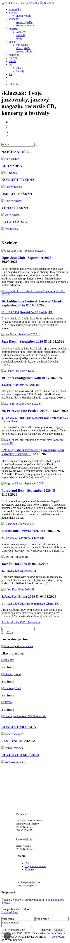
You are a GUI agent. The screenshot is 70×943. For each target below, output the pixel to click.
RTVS (19, 67)
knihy (19, 38)
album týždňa (23, 15)
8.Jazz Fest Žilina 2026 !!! (20, 596)
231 (8, 632)
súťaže (12, 61)
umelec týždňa (24, 51)
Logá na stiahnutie (35, 866)
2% (10, 74)
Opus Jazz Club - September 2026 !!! (28, 258)
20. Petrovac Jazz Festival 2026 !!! (26, 411)
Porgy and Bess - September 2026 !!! (28, 490)
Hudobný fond (9, 912)
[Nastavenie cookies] (7, 935)
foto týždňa (22, 44)
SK (10, 84)
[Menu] (2, 4)
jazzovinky (15, 9)
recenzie (13, 28)
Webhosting (58, 936)
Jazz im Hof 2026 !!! (16, 564)
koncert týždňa (24, 22)
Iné (10, 64)
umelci (12, 41)
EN (16, 84)
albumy (13, 12)
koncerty (13, 18)
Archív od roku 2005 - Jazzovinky (20, 622)
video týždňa (23, 48)
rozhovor (14, 54)
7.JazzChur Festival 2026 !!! (22, 531)
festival (13, 58)
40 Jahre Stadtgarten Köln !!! (23, 378)
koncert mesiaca (25, 25)
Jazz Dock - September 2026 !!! (24, 341)
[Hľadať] (36, 145)
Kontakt (29, 869)
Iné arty (20, 71)
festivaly (20, 35)
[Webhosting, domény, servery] (23, 716)
